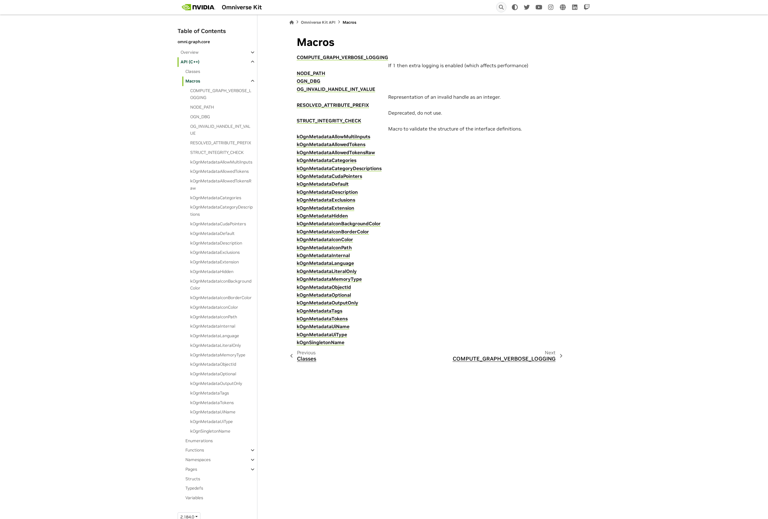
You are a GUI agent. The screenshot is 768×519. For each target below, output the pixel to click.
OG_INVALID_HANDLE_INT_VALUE (220, 130)
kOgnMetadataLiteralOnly (215, 345)
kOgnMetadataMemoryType (217, 355)
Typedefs (194, 488)
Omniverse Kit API (318, 22)
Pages (191, 469)
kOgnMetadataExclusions (215, 252)
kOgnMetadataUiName (213, 412)
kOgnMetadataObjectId (213, 364)
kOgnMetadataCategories (215, 197)
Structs (192, 479)
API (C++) (190, 61)
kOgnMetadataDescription (216, 243)
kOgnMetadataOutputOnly (216, 383)
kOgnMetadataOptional (213, 373)
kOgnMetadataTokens (212, 402)
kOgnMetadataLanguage (214, 335)
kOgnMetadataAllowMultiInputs (221, 162)
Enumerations (199, 440)
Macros (192, 81)
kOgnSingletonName (210, 431)
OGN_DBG (200, 116)
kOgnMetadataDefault (212, 233)
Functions (194, 450)
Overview (190, 52)
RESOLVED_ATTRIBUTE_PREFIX (220, 143)
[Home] (292, 22)
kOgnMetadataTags (209, 393)
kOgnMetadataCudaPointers (218, 223)
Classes (192, 71)
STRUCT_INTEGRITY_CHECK (217, 152)
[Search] (501, 7)
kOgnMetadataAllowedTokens (219, 171)
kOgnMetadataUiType (211, 421)
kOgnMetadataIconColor (214, 307)
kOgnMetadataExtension (214, 262)
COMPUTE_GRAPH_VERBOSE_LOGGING (220, 94)
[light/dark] (514, 7)
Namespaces (198, 459)
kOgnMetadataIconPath (213, 317)
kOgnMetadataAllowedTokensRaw (220, 184)
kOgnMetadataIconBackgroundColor (220, 284)
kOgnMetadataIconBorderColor (221, 297)
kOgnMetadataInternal (212, 326)
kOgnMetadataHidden (211, 271)
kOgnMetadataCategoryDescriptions (221, 210)
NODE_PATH (202, 107)
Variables (194, 497)
